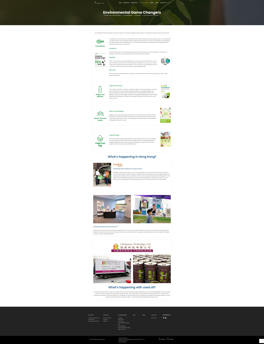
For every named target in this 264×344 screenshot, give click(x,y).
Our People (120, 317)
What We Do (134, 2)
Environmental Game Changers (124, 327)
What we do (105, 315)
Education (105, 319)
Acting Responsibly (144, 2)
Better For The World (122, 329)
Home (120, 2)
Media (151, 2)
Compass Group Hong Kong (93, 317)
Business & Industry (107, 317)
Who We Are (126, 2)
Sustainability (120, 321)
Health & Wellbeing (121, 326)
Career (157, 2)
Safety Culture (121, 319)
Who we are (90, 315)
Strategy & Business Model (93, 321)
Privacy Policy (153, 317)
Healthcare (105, 321)
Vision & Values (91, 319)
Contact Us (163, 2)
